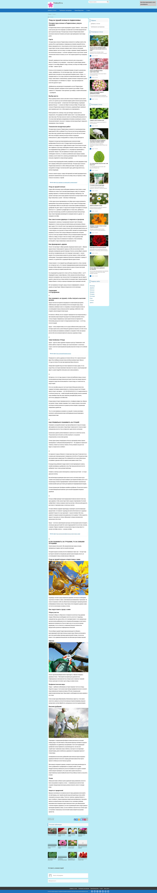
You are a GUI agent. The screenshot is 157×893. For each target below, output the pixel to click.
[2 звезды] (49, 819)
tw (103, 891)
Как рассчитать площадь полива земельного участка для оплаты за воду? (98, 49)
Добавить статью (52, 10)
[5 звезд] (53, 819)
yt (95, 891)
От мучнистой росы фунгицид (97, 185)
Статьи (92, 300)
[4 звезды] (52, 819)
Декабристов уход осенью (61, 835)
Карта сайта (106, 888)
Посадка (92, 294)
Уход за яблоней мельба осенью (71, 847)
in (105, 891)
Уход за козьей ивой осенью (52, 847)
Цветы (91, 302)
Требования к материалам (65, 10)
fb (97, 891)
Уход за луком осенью (52, 834)
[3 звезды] (51, 819)
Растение (92, 296)
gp (100, 891)
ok (92, 891)
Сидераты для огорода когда (97, 120)
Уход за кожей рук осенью (71, 835)
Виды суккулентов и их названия (82, 847)
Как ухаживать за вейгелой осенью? (71, 859)
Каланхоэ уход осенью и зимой (62, 847)
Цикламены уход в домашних (81, 835)
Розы (91, 298)
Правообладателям (79, 10)
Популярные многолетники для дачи (62, 859)
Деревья (92, 288)
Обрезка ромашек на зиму (96, 205)
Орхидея (92, 292)
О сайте (88, 10)
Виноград (92, 285)
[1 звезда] (48, 819)
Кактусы (92, 290)
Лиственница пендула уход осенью (52, 859)
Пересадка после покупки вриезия (98, 247)
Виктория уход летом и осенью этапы (82, 859)
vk (108, 891)
